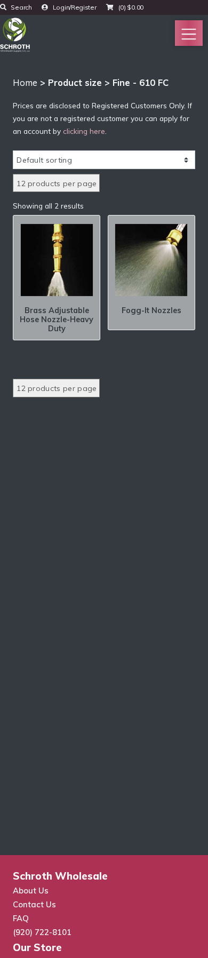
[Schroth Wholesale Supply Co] (15, 33)
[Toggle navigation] (189, 33)
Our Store (37, 947)
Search (21, 7)
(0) (130, 7)
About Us (31, 890)
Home (25, 82)
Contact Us (34, 904)
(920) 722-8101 (42, 932)
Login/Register (74, 7)
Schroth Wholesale (60, 875)
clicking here (84, 130)
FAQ (21, 918)
